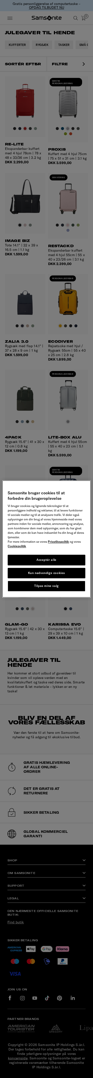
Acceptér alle (46, 560)
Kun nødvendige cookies (46, 573)
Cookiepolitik (17, 546)
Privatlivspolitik (58, 541)
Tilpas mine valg (46, 586)
